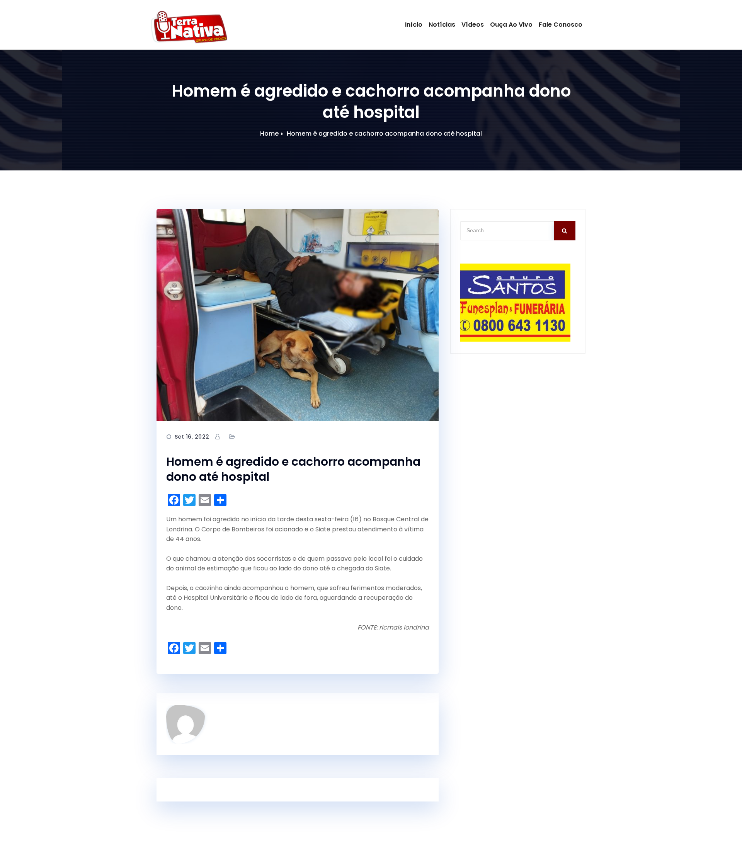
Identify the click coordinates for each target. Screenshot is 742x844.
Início (413, 24)
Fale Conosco (560, 24)
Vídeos (472, 24)
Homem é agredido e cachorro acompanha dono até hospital (384, 133)
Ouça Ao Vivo (511, 24)
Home (269, 133)
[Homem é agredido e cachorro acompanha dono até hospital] (298, 315)
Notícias (442, 24)
